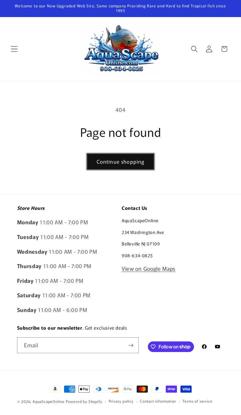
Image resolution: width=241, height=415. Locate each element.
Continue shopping (121, 161)
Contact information (158, 401)
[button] (14, 49)
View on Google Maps (148, 268)
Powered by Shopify (84, 401)
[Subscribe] (130, 345)
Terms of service (197, 401)
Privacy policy (121, 401)
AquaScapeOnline (49, 401)
